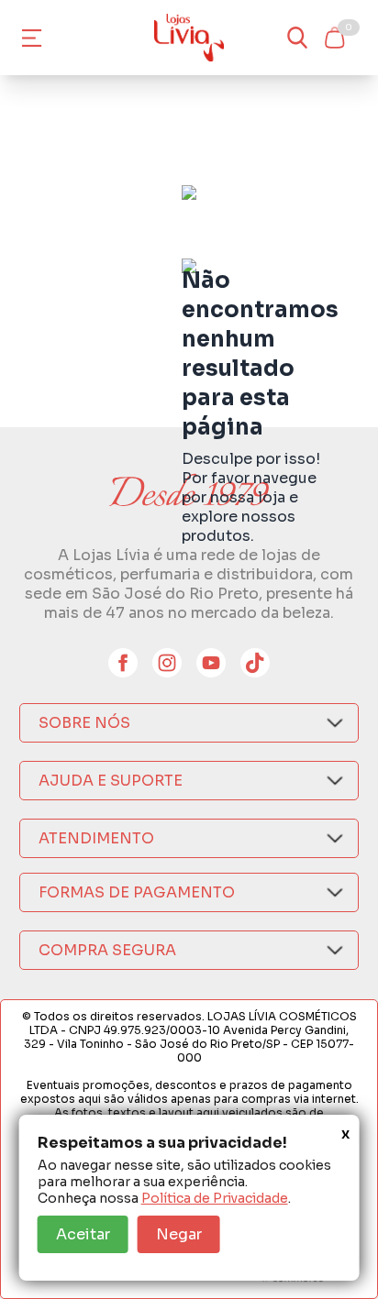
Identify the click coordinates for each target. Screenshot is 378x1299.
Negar (179, 1234)
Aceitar (83, 1234)
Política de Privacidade (214, 1198)
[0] (334, 38)
